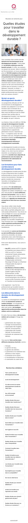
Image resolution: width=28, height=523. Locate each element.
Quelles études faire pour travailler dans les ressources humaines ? (13, 409)
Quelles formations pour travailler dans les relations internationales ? (13, 457)
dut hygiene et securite (11, 429)
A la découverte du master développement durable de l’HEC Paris (12, 386)
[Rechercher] (19, 12)
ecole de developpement (12, 379)
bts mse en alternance (11, 477)
